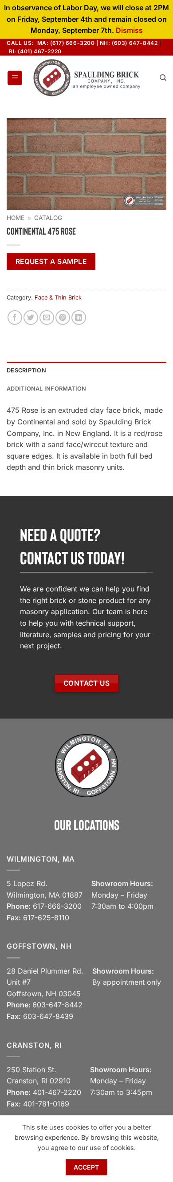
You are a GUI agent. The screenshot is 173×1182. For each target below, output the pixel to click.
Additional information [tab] (46, 388)
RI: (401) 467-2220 (35, 51)
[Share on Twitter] (31, 317)
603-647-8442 (57, 1004)
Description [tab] (26, 370)
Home (15, 217)
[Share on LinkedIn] (78, 317)
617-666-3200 (57, 906)
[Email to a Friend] (46, 317)
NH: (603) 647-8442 (129, 43)
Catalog (48, 217)
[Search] (163, 77)
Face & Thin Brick (58, 297)
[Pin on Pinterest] (62, 317)
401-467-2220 (57, 1092)
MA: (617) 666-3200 (66, 43)
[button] (15, 78)
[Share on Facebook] (15, 317)
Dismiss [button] (129, 30)
